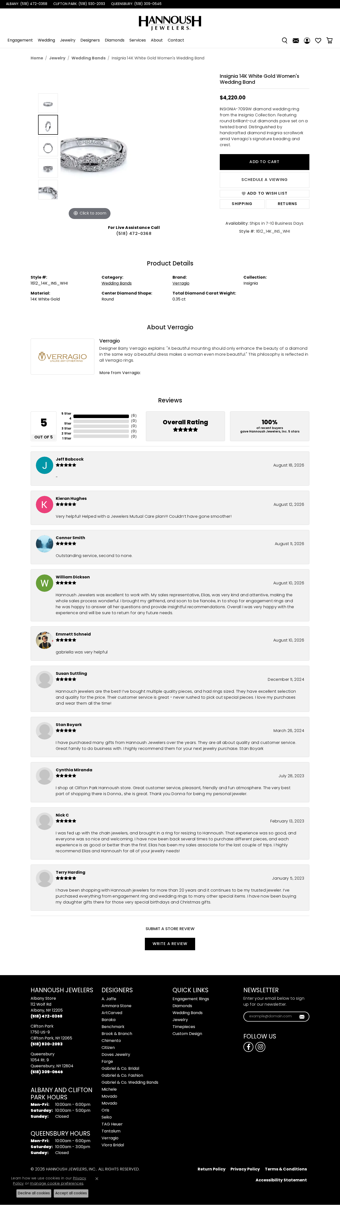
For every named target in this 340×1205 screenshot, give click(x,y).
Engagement (20, 40)
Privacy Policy (245, 1169)
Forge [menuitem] (107, 1062)
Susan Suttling (71, 674)
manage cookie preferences (56, 1184)
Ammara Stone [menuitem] (116, 1006)
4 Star (67, 421)
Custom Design (187, 1034)
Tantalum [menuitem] (111, 1131)
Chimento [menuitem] (111, 1041)
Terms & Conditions (286, 1169)
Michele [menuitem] (109, 1089)
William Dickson (73, 577)
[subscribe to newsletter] (302, 1016)
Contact (176, 40)
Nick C (62, 815)
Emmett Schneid (73, 635)
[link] (26, 4)
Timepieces (183, 1027)
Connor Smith (70, 538)
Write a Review (170, 944)
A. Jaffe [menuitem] (109, 999)
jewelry (57, 58)
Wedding (46, 40)
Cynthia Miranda (74, 770)
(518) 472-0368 (134, 234)
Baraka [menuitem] (108, 1020)
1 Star (66, 438)
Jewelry (67, 40)
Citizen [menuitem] (108, 1048)
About (157, 40)
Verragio (180, 283)
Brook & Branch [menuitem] (117, 1034)
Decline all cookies (34, 1193)
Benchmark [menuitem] (113, 1027)
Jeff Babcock (70, 460)
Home (37, 58)
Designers (90, 40)
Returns (287, 204)
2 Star (66, 433)
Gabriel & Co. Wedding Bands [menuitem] (130, 1082)
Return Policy (212, 1169)
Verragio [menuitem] (110, 1138)
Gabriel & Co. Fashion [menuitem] (122, 1076)
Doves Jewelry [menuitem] (116, 1055)
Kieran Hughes (71, 499)
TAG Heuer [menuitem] (112, 1124)
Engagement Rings (190, 999)
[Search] (284, 40)
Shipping (242, 204)
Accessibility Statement (281, 1180)
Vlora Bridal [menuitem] (113, 1145)
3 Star (66, 428)
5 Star (66, 413)
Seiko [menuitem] (107, 1117)
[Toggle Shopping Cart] (329, 40)
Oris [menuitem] (105, 1110)
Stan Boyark (69, 725)
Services (137, 40)
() (134, 416)
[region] (135, 146)
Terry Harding (70, 873)
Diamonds (114, 40)
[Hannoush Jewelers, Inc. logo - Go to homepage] (170, 20)
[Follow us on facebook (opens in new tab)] (248, 1047)
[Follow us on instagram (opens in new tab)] (260, 1047)
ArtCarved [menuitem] (112, 1013)
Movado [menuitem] (109, 1096)
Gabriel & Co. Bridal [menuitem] (120, 1069)
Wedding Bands (88, 58)
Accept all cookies (71, 1193)
